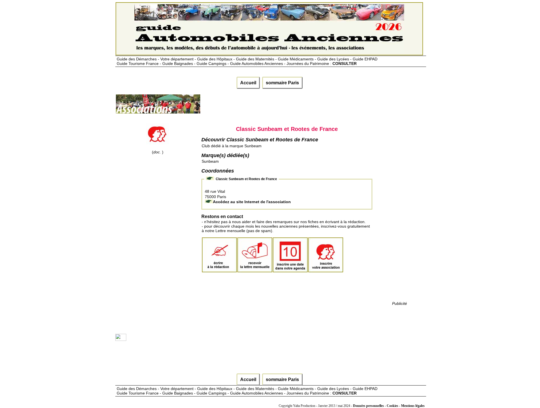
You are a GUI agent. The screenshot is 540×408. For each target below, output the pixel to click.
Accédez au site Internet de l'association (252, 202)
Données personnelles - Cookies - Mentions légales (389, 406)
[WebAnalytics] (120, 339)
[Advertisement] (303, 106)
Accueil (248, 82)
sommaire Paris (282, 82)
